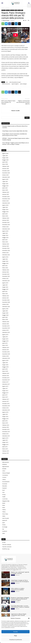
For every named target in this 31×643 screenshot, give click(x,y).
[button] (29, 618)
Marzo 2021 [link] (5, 293)
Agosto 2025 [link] (5, 179)
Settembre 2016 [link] (6, 410)
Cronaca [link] (4, 477)
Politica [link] (19, 10)
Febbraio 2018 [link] (5, 373)
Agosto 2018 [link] (5, 360)
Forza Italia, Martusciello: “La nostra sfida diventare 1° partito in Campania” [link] (20, 606)
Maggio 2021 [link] (5, 289)
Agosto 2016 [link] (5, 412)
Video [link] (3, 533)
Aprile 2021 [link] (4, 291)
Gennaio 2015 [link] (5, 453)
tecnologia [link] (4, 527)
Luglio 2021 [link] (5, 285)
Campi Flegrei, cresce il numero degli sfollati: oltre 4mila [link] (14, 131)
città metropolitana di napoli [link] (15, 82)
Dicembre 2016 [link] (5, 403)
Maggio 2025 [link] (5, 185)
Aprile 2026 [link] (4, 162)
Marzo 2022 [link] (5, 267)
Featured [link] (4, 488)
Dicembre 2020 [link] (5, 300)
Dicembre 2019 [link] (5, 326)
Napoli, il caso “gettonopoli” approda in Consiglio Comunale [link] (20, 572)
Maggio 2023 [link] (5, 237)
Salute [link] (3, 516)
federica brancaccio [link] (6, 83)
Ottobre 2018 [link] (5, 356)
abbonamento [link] (5, 462)
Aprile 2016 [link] (4, 420)
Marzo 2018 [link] (5, 371)
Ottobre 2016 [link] (5, 408)
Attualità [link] (7, 10)
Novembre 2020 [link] (6, 302)
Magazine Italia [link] (5, 501)
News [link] (16, 10)
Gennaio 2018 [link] (5, 375)
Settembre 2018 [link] (6, 358)
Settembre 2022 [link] (6, 254)
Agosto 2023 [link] (5, 231)
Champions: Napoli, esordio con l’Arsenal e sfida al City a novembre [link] (15, 127)
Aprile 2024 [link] (4, 213)
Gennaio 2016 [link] (5, 427)
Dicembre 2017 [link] (5, 377)
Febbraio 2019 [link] (5, 347)
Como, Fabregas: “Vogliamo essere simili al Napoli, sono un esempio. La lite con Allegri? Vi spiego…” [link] (15, 143)
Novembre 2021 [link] (6, 276)
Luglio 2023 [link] (5, 233)
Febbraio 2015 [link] (5, 451)
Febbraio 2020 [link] (5, 321)
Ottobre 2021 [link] (5, 278)
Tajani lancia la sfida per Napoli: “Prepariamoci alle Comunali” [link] (18, 614)
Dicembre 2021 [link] (5, 274)
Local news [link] (5, 499)
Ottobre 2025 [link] (5, 175)
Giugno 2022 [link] (5, 261)
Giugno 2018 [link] (5, 364)
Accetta (15, 631)
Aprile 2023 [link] (4, 239)
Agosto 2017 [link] (5, 386)
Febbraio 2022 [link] (5, 270)
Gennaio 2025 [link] (5, 194)
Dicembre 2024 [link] (5, 196)
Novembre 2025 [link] (6, 173)
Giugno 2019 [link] (5, 339)
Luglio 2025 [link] (5, 181)
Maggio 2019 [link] (5, 341)
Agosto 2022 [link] (5, 257)
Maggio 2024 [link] (5, 211)
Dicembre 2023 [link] (5, 222)
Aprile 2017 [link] (4, 395)
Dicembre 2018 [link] (5, 351)
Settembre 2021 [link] (6, 280)
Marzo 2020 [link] (5, 319)
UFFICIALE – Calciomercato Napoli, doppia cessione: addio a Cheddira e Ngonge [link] (15, 139)
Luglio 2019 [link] (5, 336)
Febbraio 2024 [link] (5, 218)
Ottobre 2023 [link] (5, 226)
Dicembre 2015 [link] (5, 429)
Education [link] (4, 486)
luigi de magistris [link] (15, 83)
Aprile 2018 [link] (4, 369)
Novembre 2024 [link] (6, 198)
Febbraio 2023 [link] (5, 244)
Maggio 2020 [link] (5, 315)
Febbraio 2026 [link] (5, 166)
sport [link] (3, 522)
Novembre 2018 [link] (6, 354)
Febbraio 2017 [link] (5, 399)
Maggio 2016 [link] (5, 418)
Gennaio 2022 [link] (5, 272)
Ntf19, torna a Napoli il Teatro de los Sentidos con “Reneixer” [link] (8, 102)
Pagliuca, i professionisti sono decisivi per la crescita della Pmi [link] (23, 102)
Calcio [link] (3, 471)
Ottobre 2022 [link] (5, 252)
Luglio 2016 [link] (5, 414)
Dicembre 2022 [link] (5, 248)
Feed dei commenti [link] (6, 546)
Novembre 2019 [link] (6, 328)
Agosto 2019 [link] (5, 334)
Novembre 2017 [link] (6, 380)
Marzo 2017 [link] (5, 397)
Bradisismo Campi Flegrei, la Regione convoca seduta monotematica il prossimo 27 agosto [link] (20, 599)
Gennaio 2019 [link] (5, 349)
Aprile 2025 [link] (4, 188)
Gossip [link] (3, 494)
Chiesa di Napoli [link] (6, 473)
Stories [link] (4, 524)
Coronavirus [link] (5, 475)
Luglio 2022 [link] (5, 259)
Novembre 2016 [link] (6, 405)
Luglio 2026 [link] (5, 155)
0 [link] (29, 20)
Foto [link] (3, 492)
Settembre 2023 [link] (6, 229)
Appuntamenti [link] (5, 466)
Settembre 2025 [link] (6, 177)
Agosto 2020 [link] (5, 308)
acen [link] (7, 82)
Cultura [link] (4, 479)
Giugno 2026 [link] (5, 157)
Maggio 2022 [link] (5, 263)
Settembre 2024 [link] (6, 203)
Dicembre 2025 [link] (5, 170)
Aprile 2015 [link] (4, 446)
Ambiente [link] (7, 8)
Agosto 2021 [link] (5, 282)
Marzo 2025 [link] (5, 190)
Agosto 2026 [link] (5, 153)
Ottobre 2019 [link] (5, 330)
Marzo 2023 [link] (5, 242)
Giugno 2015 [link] (5, 442)
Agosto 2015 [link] (5, 438)
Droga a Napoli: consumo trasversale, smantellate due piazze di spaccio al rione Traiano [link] (14, 134)
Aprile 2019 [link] (4, 343)
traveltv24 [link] (4, 531)
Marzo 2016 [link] (5, 423)
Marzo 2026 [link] (5, 164)
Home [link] (2, 8)
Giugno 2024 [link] (5, 209)
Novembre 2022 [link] (6, 250)
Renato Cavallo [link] (6, 20)
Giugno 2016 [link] (5, 416)
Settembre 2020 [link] (6, 306)
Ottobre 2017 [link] (5, 382)
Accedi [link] (3, 542)
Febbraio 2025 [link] (5, 192)
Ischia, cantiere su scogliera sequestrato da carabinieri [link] (17, 589)
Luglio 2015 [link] (5, 440)
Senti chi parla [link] (5, 518)
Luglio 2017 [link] (5, 388)
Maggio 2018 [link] (5, 367)
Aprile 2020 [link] (4, 317)
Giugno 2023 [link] (5, 235)
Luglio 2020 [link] (5, 311)
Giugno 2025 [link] (5, 183)
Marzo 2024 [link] (5, 216)
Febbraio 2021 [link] (5, 295)
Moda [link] (3, 503)
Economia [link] (12, 10)
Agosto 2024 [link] (5, 205)
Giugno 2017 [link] (5, 390)
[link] (29, 5)
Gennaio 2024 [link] (5, 220)
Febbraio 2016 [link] (5, 425)
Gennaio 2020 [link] (5, 323)
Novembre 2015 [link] (6, 431)
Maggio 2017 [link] (5, 392)
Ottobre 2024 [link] (5, 201)
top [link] (22, 10)
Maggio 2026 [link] (5, 160)
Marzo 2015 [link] (5, 449)
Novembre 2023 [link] (6, 224)
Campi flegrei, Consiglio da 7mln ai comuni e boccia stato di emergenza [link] (20, 581)
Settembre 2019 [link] (6, 332)
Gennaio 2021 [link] (5, 298)
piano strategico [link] (23, 83)
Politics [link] (4, 511)
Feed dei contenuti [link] (6, 544)
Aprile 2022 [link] (4, 265)
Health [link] (3, 496)
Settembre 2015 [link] (6, 436)
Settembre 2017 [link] (6, 384)
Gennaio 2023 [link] (5, 246)
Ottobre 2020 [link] (5, 304)
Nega (15, 635)
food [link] (3, 490)
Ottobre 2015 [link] (5, 433)
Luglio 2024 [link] (5, 207)
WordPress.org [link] (5, 549)
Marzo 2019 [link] (5, 345)
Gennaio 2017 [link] (5, 401)
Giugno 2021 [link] (5, 287)
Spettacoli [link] (4, 520)
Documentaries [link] (6, 481)
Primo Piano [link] (5, 514)
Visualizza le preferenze (15, 639)
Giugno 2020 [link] (5, 313)
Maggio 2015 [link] (5, 444)
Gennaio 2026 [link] (5, 168)
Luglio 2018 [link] (5, 362)
